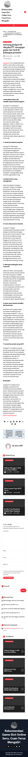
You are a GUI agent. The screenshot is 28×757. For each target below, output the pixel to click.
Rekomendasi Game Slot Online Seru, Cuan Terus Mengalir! (7, 15)
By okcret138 (9, 56)
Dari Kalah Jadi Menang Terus (11, 612)
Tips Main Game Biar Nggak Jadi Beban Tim (14, 617)
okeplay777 (6, 63)
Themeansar (18, 754)
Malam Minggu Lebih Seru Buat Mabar (12, 469)
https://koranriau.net (10, 415)
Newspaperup (9, 754)
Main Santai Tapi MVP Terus (10, 604)
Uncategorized (7, 41)
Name (5, 550)
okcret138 (19, 446)
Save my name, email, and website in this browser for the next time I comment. (13, 573)
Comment (6, 531)
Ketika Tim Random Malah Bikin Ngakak (12, 510)
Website (5, 564)
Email (5, 557)
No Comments (7, 58)
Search (6, 586)
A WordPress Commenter (11, 628)
